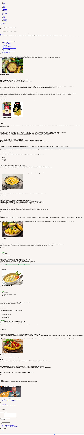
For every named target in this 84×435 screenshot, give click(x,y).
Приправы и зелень (5, 10)
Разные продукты (5, 11)
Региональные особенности (6, 44)
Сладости (4, 5)
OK (54, 434)
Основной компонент (7, 43)
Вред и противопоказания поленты (6, 52)
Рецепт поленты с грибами (6, 50)
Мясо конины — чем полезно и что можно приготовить (11, 405)
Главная (2, 1)
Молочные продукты (5, 8)
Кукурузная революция (6, 42)
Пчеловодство (4, 7)
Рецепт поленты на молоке (6, 49)
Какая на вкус (5, 45)
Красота (2, 14)
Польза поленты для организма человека (6, 46)
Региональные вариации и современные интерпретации (9, 48)
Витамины (4, 6)
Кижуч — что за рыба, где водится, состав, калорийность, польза (9, 400)
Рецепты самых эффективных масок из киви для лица (8, 398)
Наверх (1, 24)
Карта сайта (3, 429)
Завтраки (4, 17)
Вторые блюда (4, 18)
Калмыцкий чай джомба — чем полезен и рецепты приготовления (9, 424)
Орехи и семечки (5, 9)
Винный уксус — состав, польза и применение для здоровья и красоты (10, 426)
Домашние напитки (5, 20)
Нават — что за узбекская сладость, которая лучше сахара (8, 425)
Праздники (4, 23)
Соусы (3, 15)
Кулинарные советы (5, 21)
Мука (3, 4)
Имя (0, 418)
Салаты (4, 16)
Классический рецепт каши (6, 47)
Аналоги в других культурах (6, 40)
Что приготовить (5, 19)
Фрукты (4, 3)
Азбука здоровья (5, 13)
